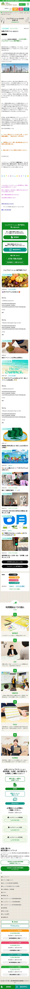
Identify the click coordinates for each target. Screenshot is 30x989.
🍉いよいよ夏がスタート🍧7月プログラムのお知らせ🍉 (15, 469)
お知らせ (10, 465)
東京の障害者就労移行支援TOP (7, 12)
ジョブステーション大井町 (15, 942)
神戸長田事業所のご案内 (14, 962)
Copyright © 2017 (4, 980)
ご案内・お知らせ (26, 12)
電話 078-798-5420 (6, 209)
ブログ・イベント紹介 (13, 28)
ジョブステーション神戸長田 (18, 12)
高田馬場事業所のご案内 (14, 938)
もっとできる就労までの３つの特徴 (11, 886)
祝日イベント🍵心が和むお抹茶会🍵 (12, 357)
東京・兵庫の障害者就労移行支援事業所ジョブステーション (15, 0)
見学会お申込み (15, 803)
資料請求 (16, 237)
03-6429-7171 (15, 830)
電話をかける (23, 4)
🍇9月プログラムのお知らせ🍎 (11, 292)
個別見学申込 (17, 249)
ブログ (4, 892)
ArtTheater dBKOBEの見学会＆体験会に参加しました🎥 (14, 511)
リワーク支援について (8, 880)
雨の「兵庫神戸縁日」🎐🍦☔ (11, 490)
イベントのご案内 (12, 289)
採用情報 (5, 907)
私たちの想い (6, 911)
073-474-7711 (16, 969)
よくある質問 (6, 914)
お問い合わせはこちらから (7, 203)
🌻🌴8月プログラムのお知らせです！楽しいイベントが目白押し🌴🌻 (15, 379)
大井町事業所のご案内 (15, 950)
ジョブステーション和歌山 (15, 967)
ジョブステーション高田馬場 (15, 930)
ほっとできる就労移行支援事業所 (10, 883)
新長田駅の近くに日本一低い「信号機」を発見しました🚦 (15, 556)
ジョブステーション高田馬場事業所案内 (12, 898)
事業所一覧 (5, 895)
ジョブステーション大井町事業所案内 (11, 901)
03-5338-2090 (15, 820)
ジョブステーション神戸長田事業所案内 (12, 904)
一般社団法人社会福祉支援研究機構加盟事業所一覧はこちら (15, 862)
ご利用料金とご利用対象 (8, 889)
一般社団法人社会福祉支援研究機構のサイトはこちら (15, 868)
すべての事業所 (13, 574)
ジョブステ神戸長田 (5, 28)
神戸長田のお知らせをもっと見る (15, 562)
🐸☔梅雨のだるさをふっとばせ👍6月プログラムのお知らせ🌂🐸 (14, 534)
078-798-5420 (15, 259)
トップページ (6, 876)
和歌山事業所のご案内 (15, 974)
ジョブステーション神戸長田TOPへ (15, 566)
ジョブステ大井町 (14, 580)
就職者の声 (5, 917)
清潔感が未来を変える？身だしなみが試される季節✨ (15, 446)
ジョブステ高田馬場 (14, 577)
